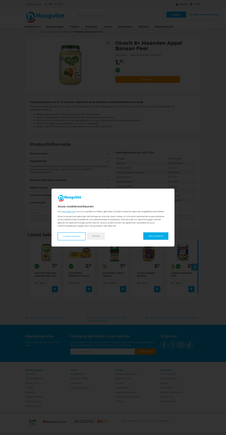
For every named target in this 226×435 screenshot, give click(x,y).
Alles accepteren (155, 236)
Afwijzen (96, 236)
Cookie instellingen (71, 236)
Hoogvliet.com (68, 211)
